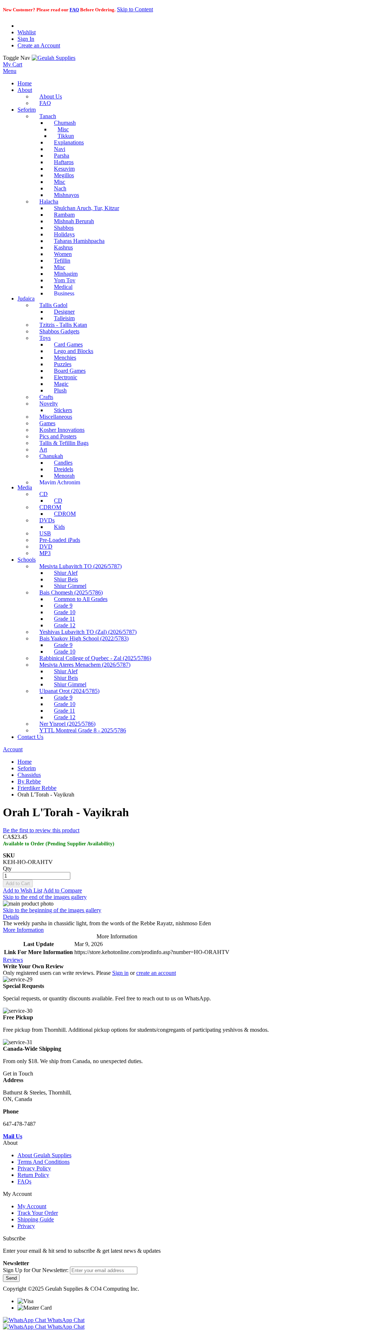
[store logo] (53, 58)
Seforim (26, 768)
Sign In (25, 39)
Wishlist (26, 32)
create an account (156, 973)
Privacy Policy (34, 1168)
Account (13, 749)
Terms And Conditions (43, 1162)
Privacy (26, 1226)
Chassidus (29, 775)
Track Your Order (37, 1213)
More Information (23, 930)
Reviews (13, 960)
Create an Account (38, 45)
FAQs (24, 1181)
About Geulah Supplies (44, 1155)
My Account (31, 1206)
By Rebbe (29, 781)
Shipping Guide (35, 1219)
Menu (9, 71)
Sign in (120, 973)
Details (11, 917)
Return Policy (33, 1175)
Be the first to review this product (41, 830)
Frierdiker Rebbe (36, 788)
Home (24, 762)
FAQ (74, 9)
